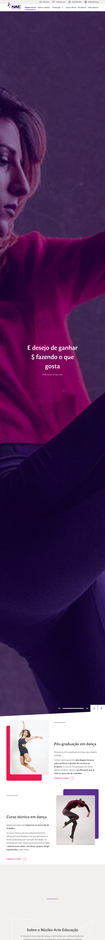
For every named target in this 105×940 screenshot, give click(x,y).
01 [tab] (59, 708)
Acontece (82, 7)
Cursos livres (71, 7)
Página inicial (30, 7)
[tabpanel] (52, 363)
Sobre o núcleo (44, 7)
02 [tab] (87, 708)
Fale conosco (93, 7)
